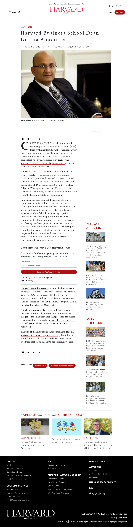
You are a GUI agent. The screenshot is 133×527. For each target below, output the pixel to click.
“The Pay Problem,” (49, 301)
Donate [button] (119, 12)
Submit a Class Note (15, 468)
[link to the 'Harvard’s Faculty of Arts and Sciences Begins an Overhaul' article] (96, 388)
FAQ (91, 488)
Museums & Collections (32, 438)
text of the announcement (38, 331)
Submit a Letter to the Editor (19, 475)
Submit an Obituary (15, 472)
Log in (109, 12)
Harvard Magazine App (102, 482)
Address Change (14, 489)
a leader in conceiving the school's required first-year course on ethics (48, 321)
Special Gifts (53, 486)
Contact (12, 461)
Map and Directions (56, 465)
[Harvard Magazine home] (66, 10)
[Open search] (19, 12)
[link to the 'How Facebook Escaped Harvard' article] (96, 333)
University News (40, 366)
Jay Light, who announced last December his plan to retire (45, 161)
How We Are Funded (57, 482)
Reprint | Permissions (16, 493)
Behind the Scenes (56, 478)
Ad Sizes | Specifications (99, 474)
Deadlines (93, 477)
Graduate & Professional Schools (62, 366)
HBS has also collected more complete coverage (48, 333)
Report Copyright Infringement (115, 522)
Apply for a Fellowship (16, 479)
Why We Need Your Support (60, 493)
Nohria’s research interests (34, 288)
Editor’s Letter (91, 438)
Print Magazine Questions (18, 500)
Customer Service (17, 485)
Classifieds (93, 470)
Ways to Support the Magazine (61, 489)
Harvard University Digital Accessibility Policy (85, 522)
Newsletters (97, 461)
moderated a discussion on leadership (48, 310)
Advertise (95, 467)
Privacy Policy (54, 468)
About (51, 461)
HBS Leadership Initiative (59, 171)
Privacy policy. (27, 280)
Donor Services (13, 496)
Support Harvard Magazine (64, 475)
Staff (9, 465)
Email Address (26, 262)
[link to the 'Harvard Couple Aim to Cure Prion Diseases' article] (96, 361)
